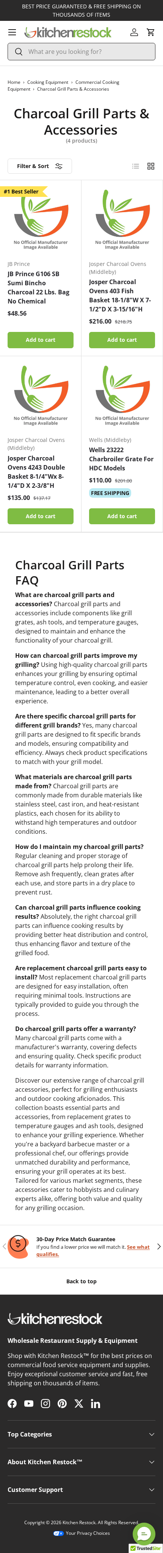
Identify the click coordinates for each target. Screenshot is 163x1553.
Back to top (81, 1281)
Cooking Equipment (47, 82)
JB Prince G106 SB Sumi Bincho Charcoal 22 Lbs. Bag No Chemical (38, 287)
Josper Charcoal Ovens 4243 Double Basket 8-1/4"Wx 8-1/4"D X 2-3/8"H (36, 472)
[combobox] (81, 51)
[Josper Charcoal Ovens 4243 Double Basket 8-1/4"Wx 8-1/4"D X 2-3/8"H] (41, 397)
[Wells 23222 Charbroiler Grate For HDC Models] (122, 397)
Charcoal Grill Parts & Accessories (73, 89)
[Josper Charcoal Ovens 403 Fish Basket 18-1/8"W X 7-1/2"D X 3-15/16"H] (122, 221)
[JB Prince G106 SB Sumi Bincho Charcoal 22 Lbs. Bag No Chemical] (41, 221)
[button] (151, 32)
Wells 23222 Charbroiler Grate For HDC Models (121, 459)
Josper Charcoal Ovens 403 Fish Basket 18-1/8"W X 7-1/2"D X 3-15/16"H (120, 295)
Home (14, 82)
